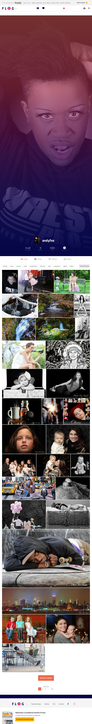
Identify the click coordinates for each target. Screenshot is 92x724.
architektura (33, 266)
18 (52, 689)
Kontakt (61, 704)
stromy (18, 266)
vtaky (25, 266)
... (48, 689)
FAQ (54, 704)
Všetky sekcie (81, 3)
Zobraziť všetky (84, 266)
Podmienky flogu (36, 704)
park (49, 266)
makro (71, 266)
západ (65, 266)
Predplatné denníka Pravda (24, 719)
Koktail (48, 3)
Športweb (39, 3)
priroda (5, 266)
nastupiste (57, 266)
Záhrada (67, 3)
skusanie (42, 266)
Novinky (47, 704)
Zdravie (53, 3)
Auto (44, 3)
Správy (34, 3)
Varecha (62, 3)
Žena (57, 3)
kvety (11, 266)
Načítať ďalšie (46, 678)
